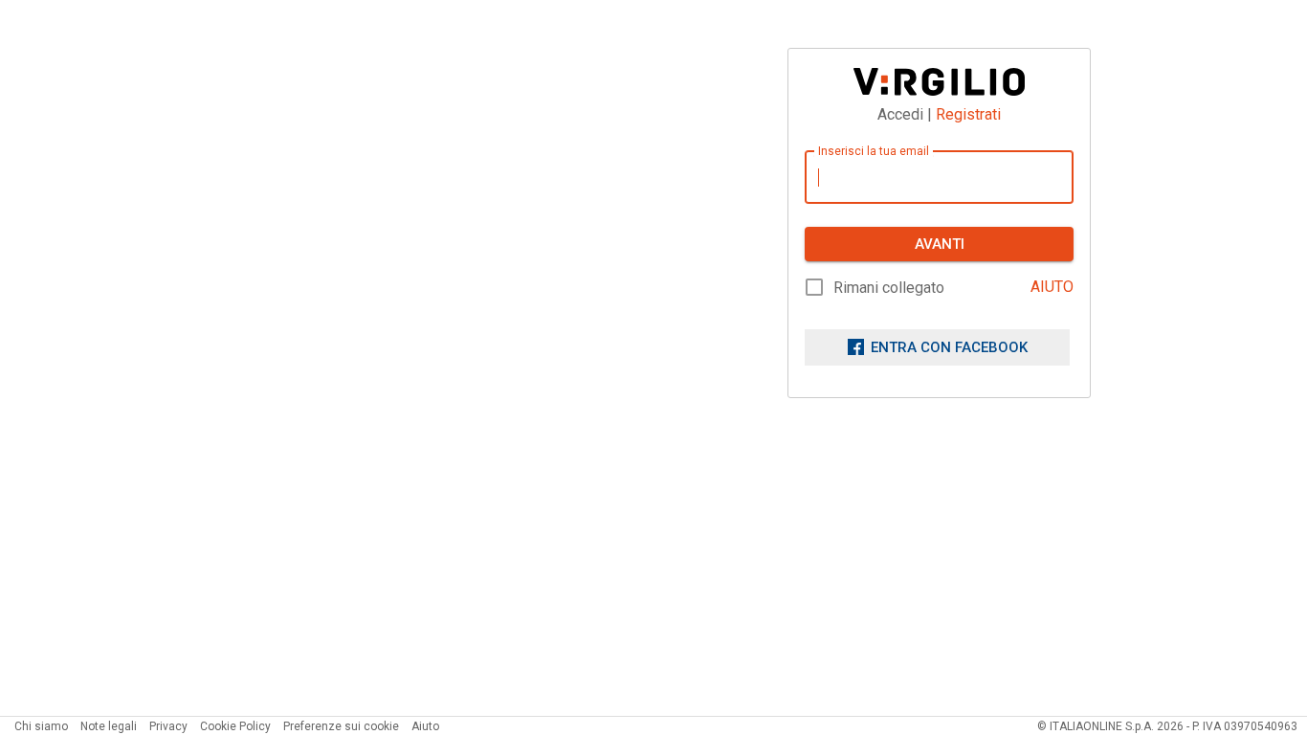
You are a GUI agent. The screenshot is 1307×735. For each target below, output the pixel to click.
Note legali (108, 726)
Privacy (168, 726)
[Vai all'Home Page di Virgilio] (939, 82)
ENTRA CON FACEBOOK (949, 347)
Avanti (939, 244)
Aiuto (425, 726)
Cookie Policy (235, 726)
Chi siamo (41, 726)
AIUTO (1052, 287)
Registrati (968, 114)
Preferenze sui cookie (341, 726)
